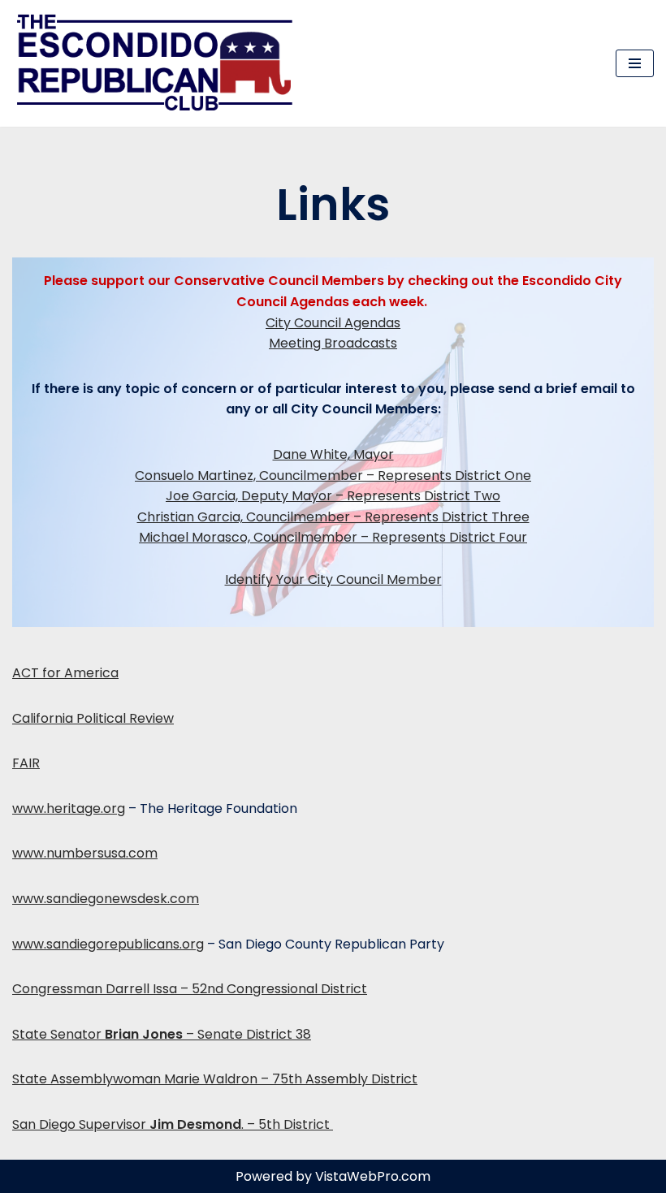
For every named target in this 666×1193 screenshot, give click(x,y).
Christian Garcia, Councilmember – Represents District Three (333, 517)
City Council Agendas (333, 322)
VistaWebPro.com (372, 1176)
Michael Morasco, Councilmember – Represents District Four (333, 537)
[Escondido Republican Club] (158, 63)
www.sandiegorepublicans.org (108, 944)
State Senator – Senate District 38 (161, 1034)
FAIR (26, 763)
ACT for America (65, 672)
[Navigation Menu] (635, 63)
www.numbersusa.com (85, 853)
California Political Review (93, 718)
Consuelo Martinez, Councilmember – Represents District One (333, 475)
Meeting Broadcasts (333, 343)
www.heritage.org (68, 808)
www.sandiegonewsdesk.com (105, 898)
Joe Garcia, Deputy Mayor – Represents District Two (333, 495)
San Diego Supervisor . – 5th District (172, 1124)
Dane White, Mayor (333, 454)
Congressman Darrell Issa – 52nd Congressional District (189, 988)
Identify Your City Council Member (333, 579)
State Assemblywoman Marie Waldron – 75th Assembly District (214, 1079)
